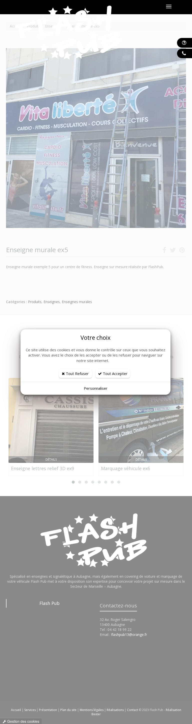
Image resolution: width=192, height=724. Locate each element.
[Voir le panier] (179, 6)
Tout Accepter (115, 373)
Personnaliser (96, 388)
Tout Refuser (77, 373)
